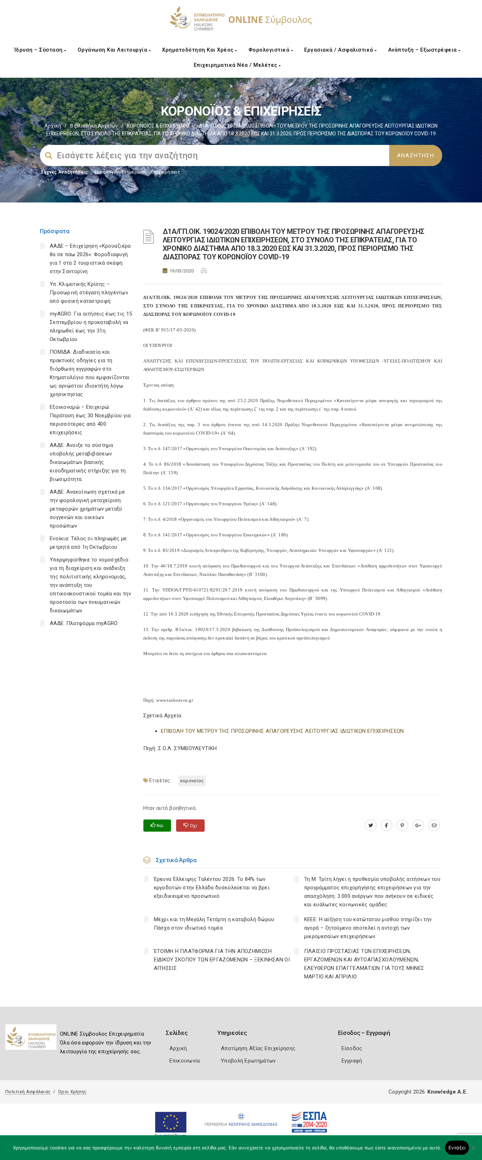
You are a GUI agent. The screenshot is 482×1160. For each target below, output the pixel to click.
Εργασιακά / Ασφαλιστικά (339, 50)
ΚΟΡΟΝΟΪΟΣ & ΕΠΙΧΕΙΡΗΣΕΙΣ (158, 126)
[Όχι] (473, 1151)
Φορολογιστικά (269, 50)
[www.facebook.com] (386, 825)
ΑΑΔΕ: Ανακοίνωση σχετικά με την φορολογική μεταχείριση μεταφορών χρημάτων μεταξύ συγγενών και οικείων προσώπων (87, 509)
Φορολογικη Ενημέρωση (120, 172)
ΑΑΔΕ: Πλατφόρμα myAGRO (84, 623)
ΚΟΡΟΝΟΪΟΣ (192, 780)
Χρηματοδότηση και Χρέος (198, 50)
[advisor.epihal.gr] (434, 825)
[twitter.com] (371, 825)
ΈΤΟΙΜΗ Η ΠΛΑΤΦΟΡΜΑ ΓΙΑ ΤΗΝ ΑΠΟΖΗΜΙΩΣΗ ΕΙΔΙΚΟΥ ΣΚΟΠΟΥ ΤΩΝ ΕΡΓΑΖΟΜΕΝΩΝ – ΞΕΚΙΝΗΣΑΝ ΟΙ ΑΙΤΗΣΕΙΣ (222, 959)
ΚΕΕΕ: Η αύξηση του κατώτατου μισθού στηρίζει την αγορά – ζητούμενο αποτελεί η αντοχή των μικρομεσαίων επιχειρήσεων (368, 928)
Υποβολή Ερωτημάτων (248, 1061)
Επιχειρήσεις (165, 172)
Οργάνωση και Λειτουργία (113, 50)
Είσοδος (352, 1048)
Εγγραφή (352, 1061)
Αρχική (52, 126)
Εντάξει (457, 1147)
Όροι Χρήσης (72, 1091)
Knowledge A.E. (447, 1092)
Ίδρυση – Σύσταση (39, 50)
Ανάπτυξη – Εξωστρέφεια (423, 50)
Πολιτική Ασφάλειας (27, 1091)
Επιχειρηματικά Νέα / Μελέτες (236, 65)
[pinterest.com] (402, 825)
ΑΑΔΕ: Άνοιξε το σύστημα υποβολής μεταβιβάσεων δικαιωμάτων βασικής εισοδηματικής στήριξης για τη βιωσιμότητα (88, 462)
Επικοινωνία (184, 1061)
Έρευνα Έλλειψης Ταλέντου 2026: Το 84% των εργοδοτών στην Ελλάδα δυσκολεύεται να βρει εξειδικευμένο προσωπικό (212, 887)
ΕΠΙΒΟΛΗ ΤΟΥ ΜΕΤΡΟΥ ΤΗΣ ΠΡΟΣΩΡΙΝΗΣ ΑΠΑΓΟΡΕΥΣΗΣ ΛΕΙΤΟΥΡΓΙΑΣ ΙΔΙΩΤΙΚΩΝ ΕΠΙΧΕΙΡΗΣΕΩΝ (282, 731)
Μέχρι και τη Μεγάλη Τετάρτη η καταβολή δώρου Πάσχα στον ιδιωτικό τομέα (214, 923)
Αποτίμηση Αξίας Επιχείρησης (258, 1048)
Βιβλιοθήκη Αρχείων (94, 126)
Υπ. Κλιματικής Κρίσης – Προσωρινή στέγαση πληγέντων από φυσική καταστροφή (89, 292)
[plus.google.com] (418, 825)
